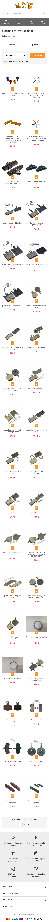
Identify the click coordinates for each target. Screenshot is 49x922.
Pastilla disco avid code (13, 761)
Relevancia (15, 55)
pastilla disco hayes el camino (36, 472)
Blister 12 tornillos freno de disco (12, 94)
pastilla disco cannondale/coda (12, 638)
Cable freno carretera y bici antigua (36, 638)
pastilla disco (13, 513)
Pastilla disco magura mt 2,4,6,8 (12, 721)
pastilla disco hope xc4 (36, 389)
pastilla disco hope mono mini (12, 472)
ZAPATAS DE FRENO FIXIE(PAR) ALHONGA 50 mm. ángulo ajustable (36, 138)
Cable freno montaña (12, 678)
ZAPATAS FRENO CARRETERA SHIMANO (12, 182)
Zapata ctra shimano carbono (13, 802)
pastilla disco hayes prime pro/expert (36, 224)
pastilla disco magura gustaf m (12, 596)
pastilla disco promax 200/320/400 (12, 389)
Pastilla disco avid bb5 (36, 761)
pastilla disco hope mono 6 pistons (36, 431)
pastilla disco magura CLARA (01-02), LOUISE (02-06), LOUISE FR (36, 554)
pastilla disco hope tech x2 (12, 306)
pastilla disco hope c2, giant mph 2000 (12, 431)
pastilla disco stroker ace (36, 347)
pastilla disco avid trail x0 (12, 223)
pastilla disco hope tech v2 (12, 264)
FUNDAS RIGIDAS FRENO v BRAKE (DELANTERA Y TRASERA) (36, 95)
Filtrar (37, 55)
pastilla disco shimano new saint (12, 348)
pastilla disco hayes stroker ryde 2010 (36, 265)
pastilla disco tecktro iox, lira (36, 307)
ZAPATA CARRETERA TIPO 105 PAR (36, 182)
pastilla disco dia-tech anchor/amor (36, 679)
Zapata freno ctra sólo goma (36, 802)
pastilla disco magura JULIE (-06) (12, 553)
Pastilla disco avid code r (36, 720)
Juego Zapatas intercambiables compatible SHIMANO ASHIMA (13, 139)
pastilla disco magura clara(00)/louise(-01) (36, 596)
